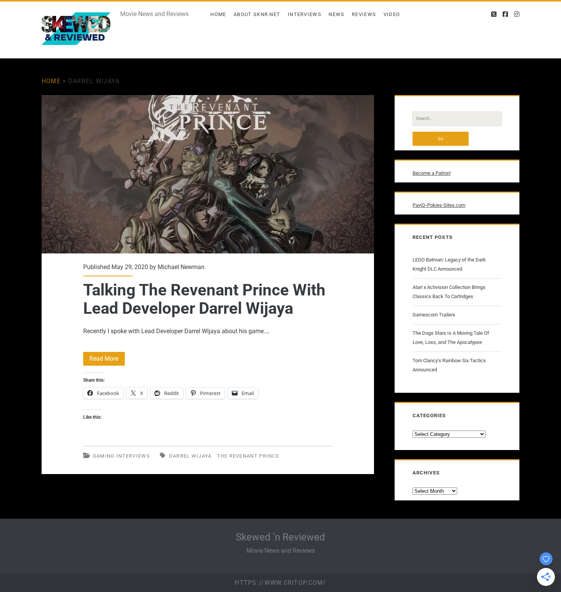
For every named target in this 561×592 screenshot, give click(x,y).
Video (392, 14)
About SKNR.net (257, 14)
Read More (107, 360)
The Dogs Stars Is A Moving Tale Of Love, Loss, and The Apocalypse (451, 337)
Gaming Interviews (121, 456)
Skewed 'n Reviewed (280, 537)
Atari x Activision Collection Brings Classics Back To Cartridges (449, 291)
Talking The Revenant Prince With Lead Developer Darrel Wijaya (208, 174)
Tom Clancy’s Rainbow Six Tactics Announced (449, 365)
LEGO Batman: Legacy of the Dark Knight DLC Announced (449, 264)
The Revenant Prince (248, 456)
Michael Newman (181, 267)
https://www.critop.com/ (280, 582)
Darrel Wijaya (190, 456)
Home (218, 14)
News (336, 14)
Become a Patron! (432, 173)
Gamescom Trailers (434, 315)
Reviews (364, 14)
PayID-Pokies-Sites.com (439, 205)
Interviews (304, 14)
